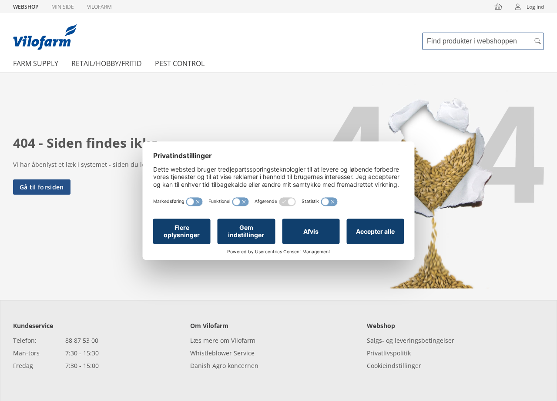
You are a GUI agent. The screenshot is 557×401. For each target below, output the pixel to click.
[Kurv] (498, 6)
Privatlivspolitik (389, 353)
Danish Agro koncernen (224, 365)
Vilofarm (99, 6)
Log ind (535, 6)
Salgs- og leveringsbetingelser (410, 340)
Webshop (25, 6)
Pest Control (180, 63)
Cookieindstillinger (394, 365)
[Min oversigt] (45, 37)
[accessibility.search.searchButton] (537, 41)
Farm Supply (35, 63)
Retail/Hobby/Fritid (106, 63)
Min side (62, 6)
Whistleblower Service (222, 353)
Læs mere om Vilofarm (222, 340)
